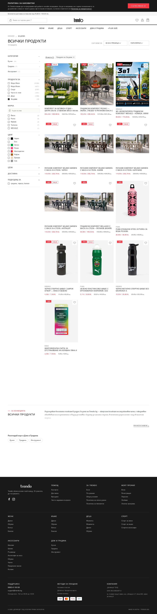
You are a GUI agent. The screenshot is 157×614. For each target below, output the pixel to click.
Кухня (12, 440)
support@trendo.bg (15, 590)
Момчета (89, 520)
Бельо (10, 527)
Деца (60, 28)
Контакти (54, 490)
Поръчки (124, 496)
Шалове (11, 545)
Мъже (51, 28)
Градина (22, 440)
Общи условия (92, 496)
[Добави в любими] (74, 65)
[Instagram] (13, 499)
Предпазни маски (14, 566)
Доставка (54, 493)
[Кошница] (147, 20)
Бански (10, 531)
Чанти (10, 562)
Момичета (90, 524)
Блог (88, 490)
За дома (21, 36)
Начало (11, 36)
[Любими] (137, 20)
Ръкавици (11, 552)
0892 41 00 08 (14, 587)
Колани (10, 569)
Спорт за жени (127, 520)
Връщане (54, 496)
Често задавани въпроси (61, 500)
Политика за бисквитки (95, 503)
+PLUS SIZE (113, 28)
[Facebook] (9, 499)
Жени (41, 28)
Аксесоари (81, 28)
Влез (123, 490)
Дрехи (10, 520)
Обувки (10, 524)
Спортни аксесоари (128, 527)
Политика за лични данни (96, 500)
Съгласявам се (138, 6)
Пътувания (90, 493)
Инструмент (36, 440)
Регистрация (126, 493)
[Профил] (142, 20)
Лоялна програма (128, 503)
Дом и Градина (97, 28)
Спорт (69, 28)
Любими (124, 500)
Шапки (10, 548)
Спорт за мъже (127, 524)
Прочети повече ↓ (141, 425)
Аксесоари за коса (15, 555)
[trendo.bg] (78, 20)
